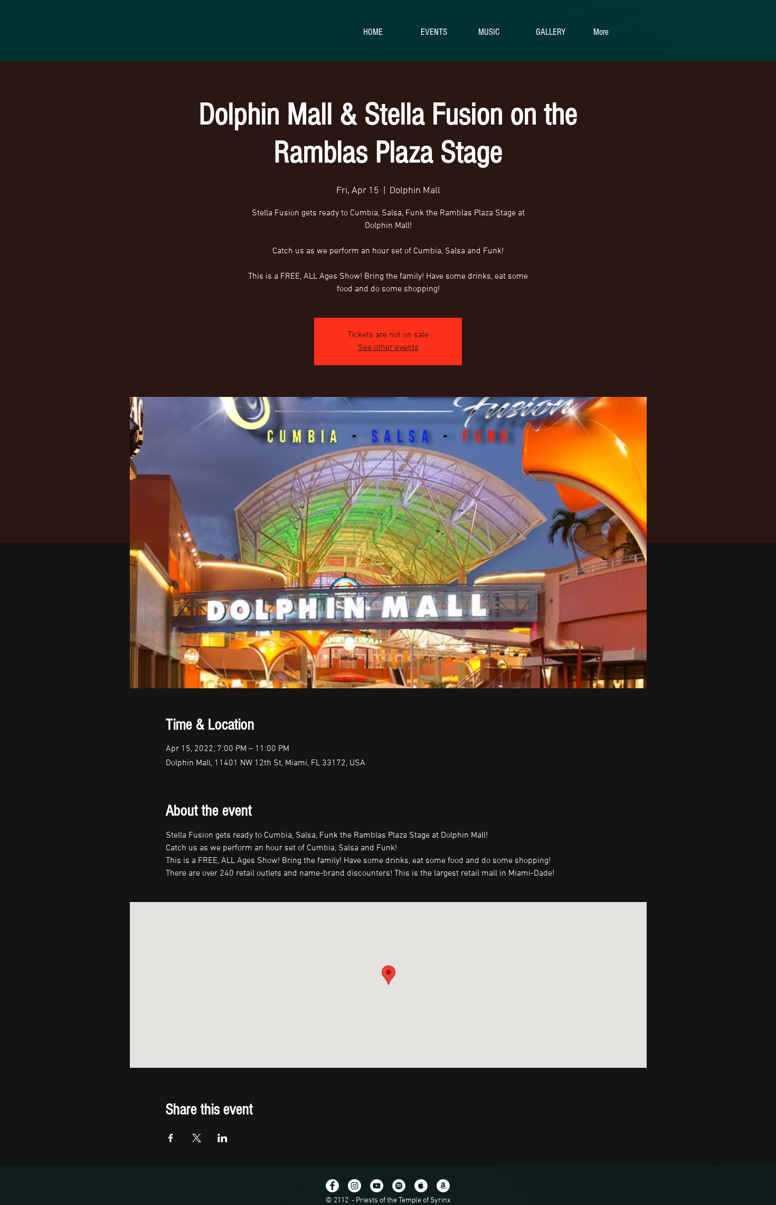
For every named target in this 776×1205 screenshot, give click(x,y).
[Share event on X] (197, 1138)
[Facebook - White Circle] (332, 1185)
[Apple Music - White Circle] (421, 1185)
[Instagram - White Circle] (354, 1185)
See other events (388, 348)
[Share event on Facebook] (171, 1138)
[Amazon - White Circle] (443, 1185)
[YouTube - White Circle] (376, 1185)
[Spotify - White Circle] (398, 1185)
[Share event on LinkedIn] (222, 1138)
